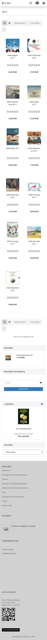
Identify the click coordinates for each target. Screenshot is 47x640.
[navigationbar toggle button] (43, 3)
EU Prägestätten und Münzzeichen (14, 475)
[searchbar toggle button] (30, 3)
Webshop (15, 637)
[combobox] (20, 23)
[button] (4, 23)
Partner (4, 501)
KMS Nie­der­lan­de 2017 (34, 149)
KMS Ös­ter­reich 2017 (12, 196)
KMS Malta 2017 (12, 148)
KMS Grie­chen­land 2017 (13, 103)
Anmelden (23, 389)
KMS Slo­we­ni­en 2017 (13, 289)
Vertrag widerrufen (11, 630)
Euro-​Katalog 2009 (23, 429)
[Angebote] (42, 404)
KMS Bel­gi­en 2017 (13, 56)
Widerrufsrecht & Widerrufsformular (15, 488)
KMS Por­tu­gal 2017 (34, 196)
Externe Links (7, 505)
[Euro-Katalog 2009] (23, 416)
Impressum (6, 470)
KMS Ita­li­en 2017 (34, 103)
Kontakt (5, 479)
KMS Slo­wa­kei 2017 (34, 242)
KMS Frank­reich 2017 (34, 56)
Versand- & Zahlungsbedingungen (14, 484)
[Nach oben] (40, 636)
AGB (3, 492)
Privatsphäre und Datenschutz (13, 497)
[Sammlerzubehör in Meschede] (5, 3)
